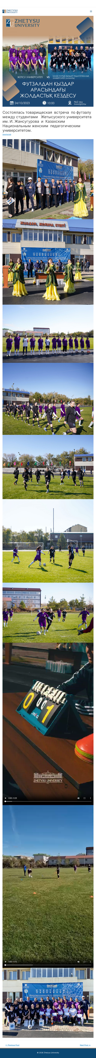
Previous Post (12, 1045)
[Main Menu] (91, 11)
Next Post (85, 1045)
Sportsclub (6, 134)
